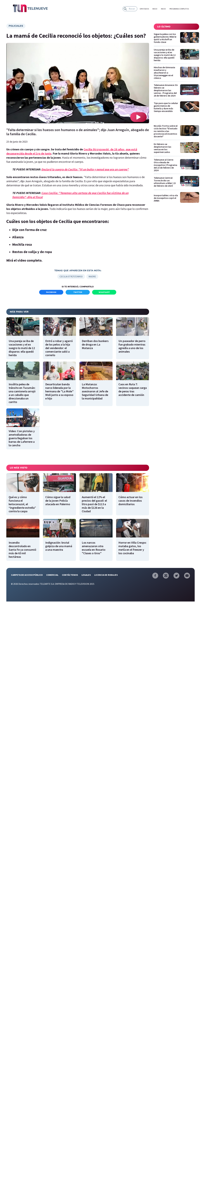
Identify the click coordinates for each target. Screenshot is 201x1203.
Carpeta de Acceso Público (27, 574)
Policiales (16, 26)
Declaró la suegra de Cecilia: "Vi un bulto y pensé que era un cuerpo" (85, 169)
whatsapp (104, 292)
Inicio (154, 9)
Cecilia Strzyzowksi (71, 276)
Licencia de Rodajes (106, 574)
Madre (92, 276)
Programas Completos (179, 9)
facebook (51, 292)
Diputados (144, 9)
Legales (86, 574)
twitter (77, 292)
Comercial (52, 574)
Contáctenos (70, 574)
